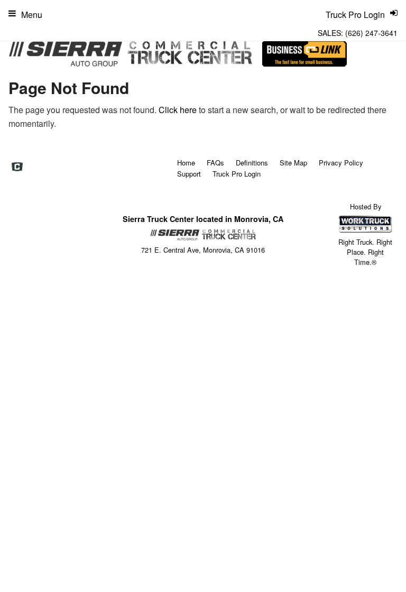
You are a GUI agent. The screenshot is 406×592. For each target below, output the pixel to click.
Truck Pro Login (237, 174)
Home (186, 163)
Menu (31, 14)
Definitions (252, 163)
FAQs (215, 163)
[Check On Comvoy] (17, 167)
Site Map (293, 163)
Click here (178, 110)
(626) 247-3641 (371, 32)
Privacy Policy (341, 163)
